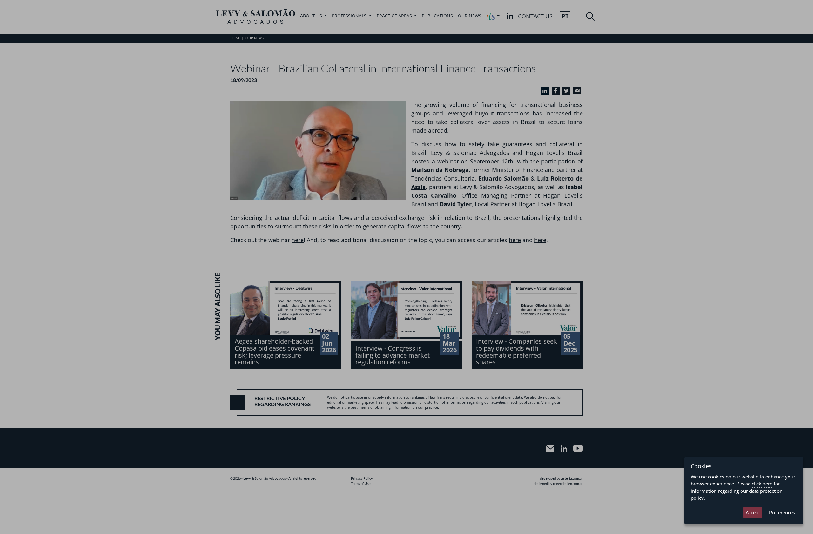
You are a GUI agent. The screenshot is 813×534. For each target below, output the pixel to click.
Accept (753, 512)
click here (762, 483)
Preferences (782, 512)
